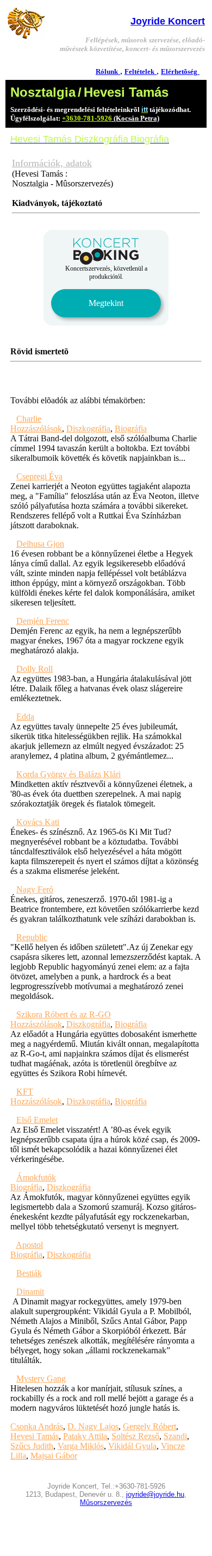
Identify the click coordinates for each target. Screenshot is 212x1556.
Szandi (175, 1436)
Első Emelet (37, 1119)
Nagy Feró (34, 889)
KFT (24, 1091)
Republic (31, 937)
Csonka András (36, 1426)
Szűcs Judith (31, 1446)
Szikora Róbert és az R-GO (63, 1014)
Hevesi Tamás (34, 1436)
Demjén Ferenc (42, 621)
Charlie (28, 418)
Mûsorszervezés (106, 1502)
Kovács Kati (37, 822)
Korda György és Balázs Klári (68, 774)
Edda (25, 716)
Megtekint (106, 303)
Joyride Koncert (167, 21)
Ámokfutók (36, 1177)
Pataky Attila (85, 1436)
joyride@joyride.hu (155, 1494)
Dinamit (30, 1291)
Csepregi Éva (39, 476)
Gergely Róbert (149, 1426)
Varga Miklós (81, 1446)
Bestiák (29, 1273)
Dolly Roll (34, 668)
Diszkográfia (88, 428)
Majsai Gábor (53, 1455)
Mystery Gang (41, 1378)
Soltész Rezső (135, 1436)
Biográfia (131, 428)
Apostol (29, 1244)
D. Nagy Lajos (93, 1426)
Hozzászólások (36, 428)
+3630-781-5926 (87, 118)
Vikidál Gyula (132, 1446)
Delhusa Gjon (40, 543)
